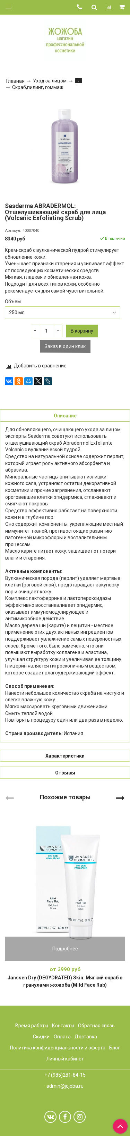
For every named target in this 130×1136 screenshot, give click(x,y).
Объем (13, 301)
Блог (114, 1047)
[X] (38, 381)
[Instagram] (79, 1117)
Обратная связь (96, 1025)
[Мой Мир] (28, 381)
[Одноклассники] (19, 381)
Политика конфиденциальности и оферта (57, 1047)
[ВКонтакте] (9, 381)
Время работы (31, 1025)
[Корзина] (122, 7)
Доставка (86, 1036)
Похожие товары (65, 796)
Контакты (63, 1025)
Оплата (62, 1036)
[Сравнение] (108, 7)
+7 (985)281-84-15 (65, 1075)
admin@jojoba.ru (65, 1086)
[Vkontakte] (50, 1117)
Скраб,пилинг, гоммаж (37, 87)
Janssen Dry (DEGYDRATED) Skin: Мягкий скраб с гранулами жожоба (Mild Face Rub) (65, 981)
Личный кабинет (65, 1058)
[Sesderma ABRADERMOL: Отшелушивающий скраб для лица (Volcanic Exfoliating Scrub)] (65, 146)
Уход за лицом (50, 80)
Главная (15, 81)
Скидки (41, 1036)
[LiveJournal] (48, 381)
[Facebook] (65, 1117)
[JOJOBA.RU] (65, 39)
